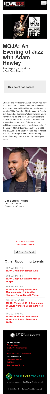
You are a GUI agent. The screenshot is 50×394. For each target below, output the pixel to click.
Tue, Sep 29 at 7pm (14, 314)
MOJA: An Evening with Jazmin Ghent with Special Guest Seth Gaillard (22, 319)
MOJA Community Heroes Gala (22, 270)
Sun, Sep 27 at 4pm (14, 276)
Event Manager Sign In (15, 365)
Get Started (11, 362)
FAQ (8, 350)
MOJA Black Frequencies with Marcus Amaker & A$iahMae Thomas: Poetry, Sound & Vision (22, 292)
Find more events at (25, 243)
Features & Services (14, 359)
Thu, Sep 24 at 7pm (14, 268)
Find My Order (12, 345)
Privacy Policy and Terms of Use (19, 353)
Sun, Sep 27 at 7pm (14, 286)
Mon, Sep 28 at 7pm (15, 300)
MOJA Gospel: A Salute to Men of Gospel (23, 280)
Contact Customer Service (17, 348)
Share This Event (26, 252)
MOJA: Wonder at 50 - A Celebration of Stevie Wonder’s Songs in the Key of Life (24, 305)
